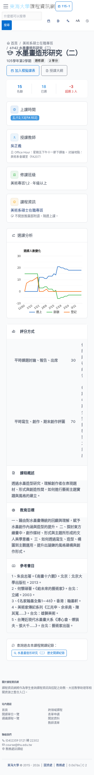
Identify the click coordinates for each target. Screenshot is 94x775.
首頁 (14, 43)
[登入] (58, 21)
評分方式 (27, 331)
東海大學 (13, 765)
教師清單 (54, 723)
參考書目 (27, 565)
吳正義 (16, 145)
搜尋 (7, 25)
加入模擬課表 (25, 70)
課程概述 (27, 473)
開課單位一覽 (10, 714)
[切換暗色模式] (87, 21)
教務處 (60, 765)
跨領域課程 (55, 710)
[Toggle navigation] (6, 6)
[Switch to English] (68, 21)
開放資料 (54, 718)
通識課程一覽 (10, 718)
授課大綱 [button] (56, 70)
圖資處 (48, 765)
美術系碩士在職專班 (38, 43)
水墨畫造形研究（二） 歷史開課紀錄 (41, 653)
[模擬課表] (49, 21)
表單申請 (54, 714)
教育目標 (27, 510)
